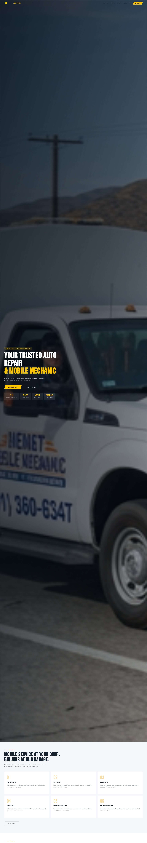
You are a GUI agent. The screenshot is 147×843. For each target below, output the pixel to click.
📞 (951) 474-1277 (31, 387)
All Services (12, 823)
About (119, 3)
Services (105, 3)
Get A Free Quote (13, 387)
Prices (113, 3)
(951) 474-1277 (127, 3)
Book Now (138, 3)
